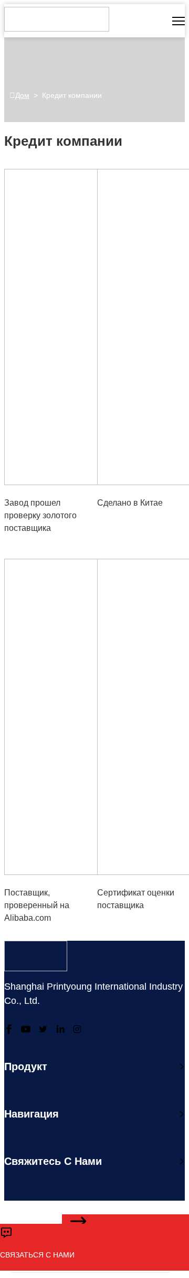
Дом (22, 95)
